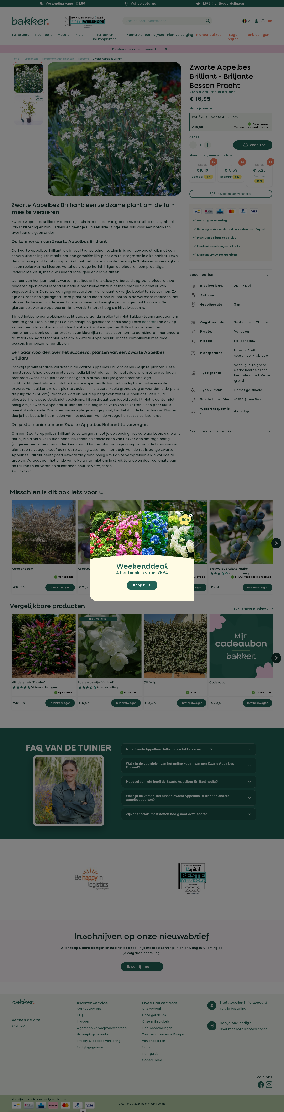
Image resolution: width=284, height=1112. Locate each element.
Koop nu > (142, 585)
